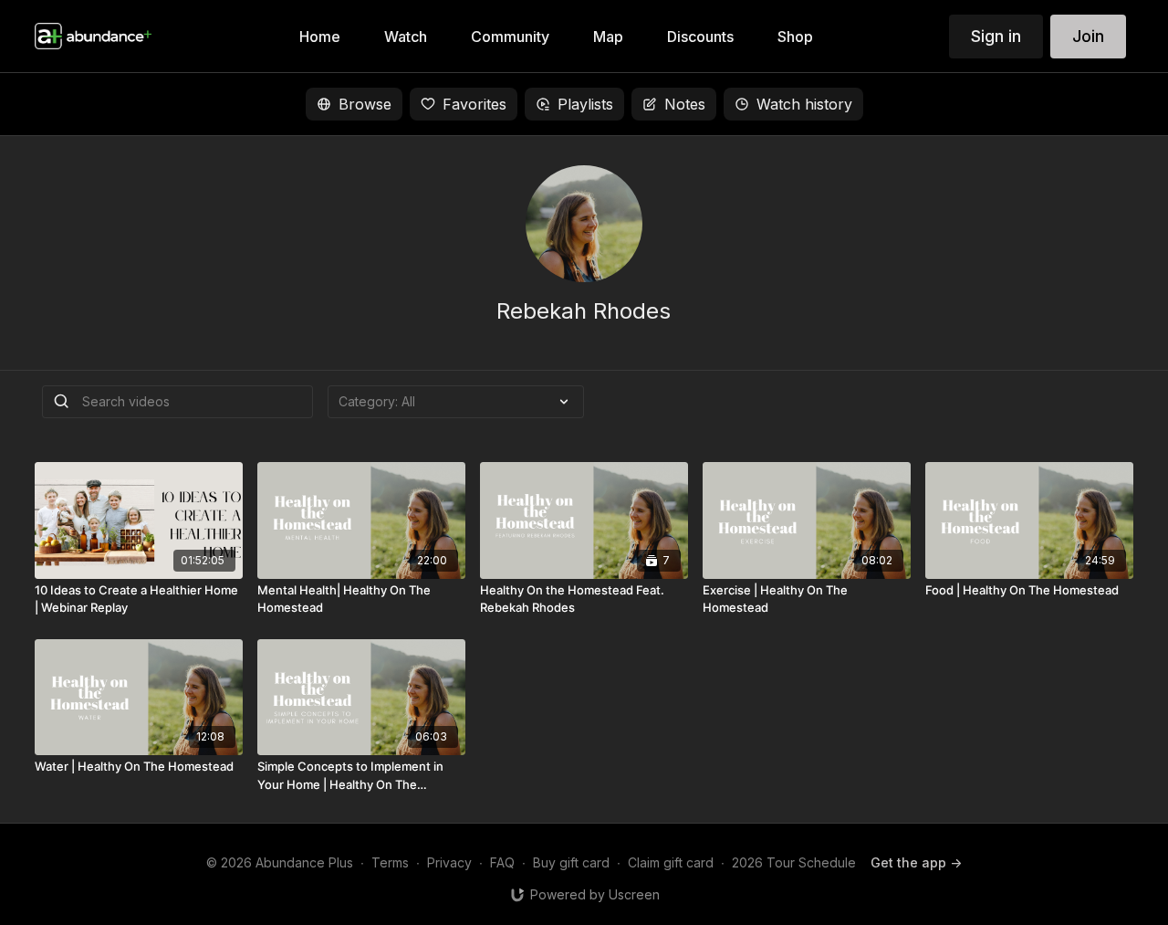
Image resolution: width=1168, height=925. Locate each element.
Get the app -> (916, 862)
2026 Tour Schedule (794, 862)
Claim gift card (671, 862)
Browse (365, 104)
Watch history (804, 104)
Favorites (474, 104)
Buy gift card (571, 862)
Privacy (449, 862)
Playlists (585, 104)
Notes (684, 104)
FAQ (502, 862)
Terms (390, 862)
